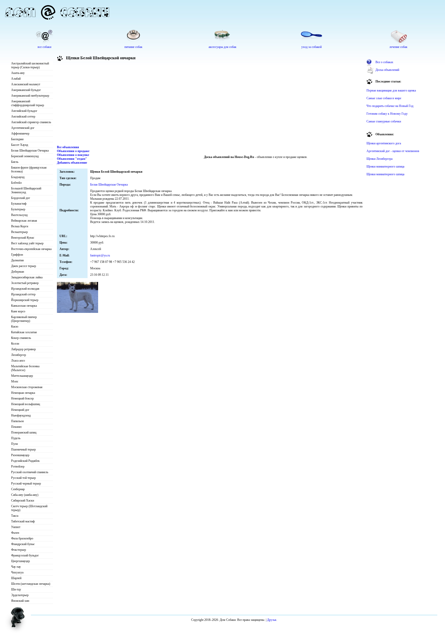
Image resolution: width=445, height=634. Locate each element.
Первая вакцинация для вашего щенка (391, 90)
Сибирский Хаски (22, 500)
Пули (14, 444)
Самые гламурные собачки (383, 121)
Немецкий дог (20, 410)
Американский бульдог (26, 90)
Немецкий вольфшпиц (25, 404)
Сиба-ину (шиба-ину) (24, 495)
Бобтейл (16, 183)
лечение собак (398, 47)
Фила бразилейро (22, 538)
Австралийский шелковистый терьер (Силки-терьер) (30, 65)
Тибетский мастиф (23, 521)
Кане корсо (18, 311)
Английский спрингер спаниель (31, 122)
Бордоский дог (20, 198)
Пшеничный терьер (23, 449)
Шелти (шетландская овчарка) (30, 584)
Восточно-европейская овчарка (31, 249)
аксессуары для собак (222, 47)
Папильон (17, 421)
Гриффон (17, 254)
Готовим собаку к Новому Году (387, 113)
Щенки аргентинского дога (383, 143)
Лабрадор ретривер (23, 349)
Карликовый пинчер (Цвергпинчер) (24, 319)
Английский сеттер (23, 116)
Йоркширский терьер (24, 300)
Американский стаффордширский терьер (27, 103)
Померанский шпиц (23, 432)
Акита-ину (18, 73)
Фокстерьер (18, 550)
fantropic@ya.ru (100, 255)
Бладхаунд (17, 177)
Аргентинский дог (23, 128)
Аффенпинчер (20, 133)
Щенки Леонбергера (379, 159)
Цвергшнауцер (20, 561)
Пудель (15, 438)
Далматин (17, 260)
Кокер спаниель (21, 338)
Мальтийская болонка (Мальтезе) (25, 368)
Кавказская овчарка (24, 305)
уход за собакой (311, 47)
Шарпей (16, 578)
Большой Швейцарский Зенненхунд (26, 190)
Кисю (14, 326)
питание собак (133, 47)
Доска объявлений (387, 70)
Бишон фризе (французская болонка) (29, 169)
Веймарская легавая (24, 220)
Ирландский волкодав (25, 288)
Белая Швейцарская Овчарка (30, 150)
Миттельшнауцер (22, 376)
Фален (15, 533)
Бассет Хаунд (19, 145)
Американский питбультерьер (30, 95)
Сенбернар (18, 489)
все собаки (44, 47)
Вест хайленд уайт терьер (27, 243)
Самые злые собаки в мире (383, 98)
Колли (15, 343)
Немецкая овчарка (23, 393)
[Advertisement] (209, 104)
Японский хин (20, 601)
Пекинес (16, 427)
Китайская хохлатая (24, 332)
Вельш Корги (19, 226)
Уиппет (15, 527)
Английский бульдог (24, 111)
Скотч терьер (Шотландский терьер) (29, 508)
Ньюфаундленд (21, 415)
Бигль (14, 162)
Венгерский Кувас (22, 237)
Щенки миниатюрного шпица (385, 166)
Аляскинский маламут (25, 84)
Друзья (271, 620)
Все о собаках (384, 62)
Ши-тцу (16, 589)
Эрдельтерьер (20, 595)
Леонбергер (18, 355)
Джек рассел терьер (23, 266)
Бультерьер (18, 209)
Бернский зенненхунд (25, 156)
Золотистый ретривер (25, 283)
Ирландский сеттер (23, 294)
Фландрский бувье (23, 544)
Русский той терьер (23, 478)
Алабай (16, 78)
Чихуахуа (17, 572)
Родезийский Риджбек (25, 461)
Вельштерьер (19, 232)
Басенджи (17, 139)
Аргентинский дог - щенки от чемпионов (392, 151)
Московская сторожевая (26, 387)
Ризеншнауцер (20, 455)
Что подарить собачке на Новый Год (389, 106)
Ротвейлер (17, 466)
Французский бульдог (25, 555)
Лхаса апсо (18, 360)
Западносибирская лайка (26, 277)
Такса (14, 516)
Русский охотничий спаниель (29, 472)
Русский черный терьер (26, 483)
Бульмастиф (19, 203)
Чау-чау (16, 567)
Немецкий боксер (22, 398)
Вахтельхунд (19, 215)
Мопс (14, 381)
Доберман (17, 271)
